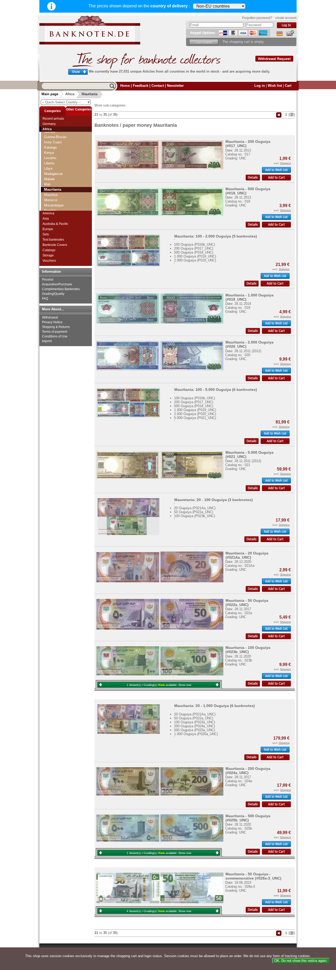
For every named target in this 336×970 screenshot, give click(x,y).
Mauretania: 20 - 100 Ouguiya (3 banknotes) (213, 500)
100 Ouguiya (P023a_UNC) (194, 722)
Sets (46, 234)
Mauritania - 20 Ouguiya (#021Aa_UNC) (246, 555)
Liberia (49, 163)
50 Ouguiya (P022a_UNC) (193, 512)
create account (285, 18)
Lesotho (50, 158)
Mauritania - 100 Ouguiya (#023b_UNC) (247, 649)
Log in (259, 86)
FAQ (45, 298)
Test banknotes (53, 239)
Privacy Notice (52, 322)
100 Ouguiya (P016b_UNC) (194, 244)
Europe (48, 229)
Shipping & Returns (56, 327)
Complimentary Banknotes (61, 289)
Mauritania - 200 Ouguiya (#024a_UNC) (247, 770)
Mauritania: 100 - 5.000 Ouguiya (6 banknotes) (215, 389)
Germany (49, 124)
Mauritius (51, 195)
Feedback (140, 86)
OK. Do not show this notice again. (300, 961)
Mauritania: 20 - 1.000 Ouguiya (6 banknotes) (214, 706)
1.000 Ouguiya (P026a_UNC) (196, 734)
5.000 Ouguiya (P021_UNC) (195, 418)
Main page (49, 94)
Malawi (49, 179)
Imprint (47, 341)
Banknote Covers (55, 245)
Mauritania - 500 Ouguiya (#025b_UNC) (247, 818)
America (48, 213)
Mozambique (54, 205)
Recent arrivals (53, 118)
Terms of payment (54, 332)
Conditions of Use (54, 336)
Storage (48, 255)
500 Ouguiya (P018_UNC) (193, 252)
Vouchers (49, 260)
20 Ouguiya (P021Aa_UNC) (195, 508)
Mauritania (89, 94)
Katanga (50, 147)
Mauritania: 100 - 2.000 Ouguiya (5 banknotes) (215, 236)
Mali (47, 184)
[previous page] (279, 115)
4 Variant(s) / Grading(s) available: (159, 911)
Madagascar (53, 174)
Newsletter (175, 86)
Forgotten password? (257, 18)
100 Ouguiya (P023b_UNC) (194, 516)
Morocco (50, 200)
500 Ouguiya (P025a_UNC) (194, 730)
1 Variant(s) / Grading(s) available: (159, 684)
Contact (157, 86)
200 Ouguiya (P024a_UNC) (194, 726)
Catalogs (49, 250)
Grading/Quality (53, 294)
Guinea (49, 132)
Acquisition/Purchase (57, 284)
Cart (288, 86)
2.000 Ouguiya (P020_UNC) (195, 260)
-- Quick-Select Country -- (66, 102)
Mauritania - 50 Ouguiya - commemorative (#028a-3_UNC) (253, 876)
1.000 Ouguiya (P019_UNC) (195, 256)
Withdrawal (50, 317)
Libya (48, 168)
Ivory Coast (53, 142)
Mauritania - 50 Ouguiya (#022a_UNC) (246, 602)
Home (125, 86)
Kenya (49, 153)
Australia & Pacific (55, 224)
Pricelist (47, 279)
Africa (69, 94)
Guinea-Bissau (55, 137)
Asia (46, 218)
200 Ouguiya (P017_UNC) (193, 248)
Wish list (275, 86)
